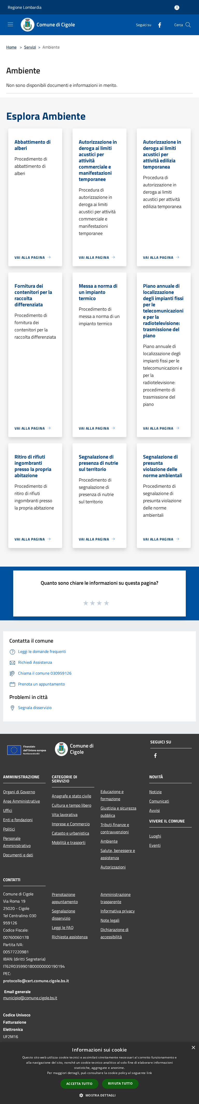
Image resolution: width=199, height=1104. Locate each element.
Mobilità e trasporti (69, 842)
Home (11, 47)
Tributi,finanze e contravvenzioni (115, 828)
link (149, 1073)
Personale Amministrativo (17, 842)
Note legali (110, 920)
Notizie (155, 792)
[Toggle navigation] (10, 24)
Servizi (30, 47)
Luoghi (155, 836)
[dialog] (99, 1073)
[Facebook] (157, 24)
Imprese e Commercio (71, 824)
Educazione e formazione (112, 795)
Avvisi (154, 810)
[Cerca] (188, 25)
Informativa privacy (118, 911)
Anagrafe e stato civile (71, 796)
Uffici (7, 810)
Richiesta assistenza (70, 937)
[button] (99, 1095)
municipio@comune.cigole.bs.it (30, 998)
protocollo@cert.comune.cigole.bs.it (36, 981)
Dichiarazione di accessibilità (115, 933)
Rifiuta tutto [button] (120, 1083)
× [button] (193, 1048)
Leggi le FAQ (63, 927)
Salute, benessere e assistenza (118, 854)
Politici (9, 829)
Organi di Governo (19, 792)
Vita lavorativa (64, 814)
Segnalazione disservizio (63, 914)
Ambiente (109, 841)
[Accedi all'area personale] (177, 8)
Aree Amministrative (21, 801)
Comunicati (159, 801)
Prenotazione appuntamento (65, 898)
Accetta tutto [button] (79, 1084)
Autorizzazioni (113, 867)
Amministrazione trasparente (116, 898)
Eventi (155, 845)
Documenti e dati (18, 855)
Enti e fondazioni (18, 820)
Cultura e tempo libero (71, 805)
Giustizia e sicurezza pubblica (118, 811)
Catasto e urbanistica (70, 833)
